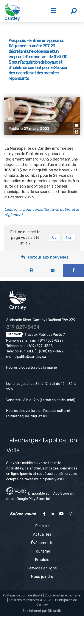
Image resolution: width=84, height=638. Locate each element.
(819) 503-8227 (51, 340)
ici (45, 416)
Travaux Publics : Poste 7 (44, 335)
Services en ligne (42, 568)
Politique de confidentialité (22, 595)
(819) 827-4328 (40, 346)
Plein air (42, 526)
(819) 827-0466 (51, 351)
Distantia (55, 611)
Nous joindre (42, 576)
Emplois (42, 559)
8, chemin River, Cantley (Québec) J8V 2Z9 (40, 320)
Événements (42, 542)
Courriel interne (56, 595)
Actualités (42, 534)
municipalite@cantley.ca (26, 357)
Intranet (75, 595)
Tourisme (42, 551)
